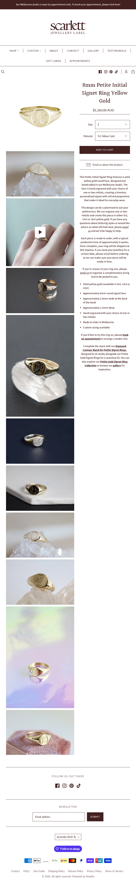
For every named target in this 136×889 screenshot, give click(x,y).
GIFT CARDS (53, 61)
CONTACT (73, 50)
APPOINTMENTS (80, 61)
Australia (66, 836)
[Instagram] (105, 71)
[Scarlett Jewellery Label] (68, 27)
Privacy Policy (94, 871)
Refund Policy (75, 871)
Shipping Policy (56, 871)
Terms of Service (114, 871)
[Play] (40, 232)
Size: (90, 124)
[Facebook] (100, 71)
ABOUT (54, 50)
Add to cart (104, 149)
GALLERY (93, 50)
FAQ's (26, 871)
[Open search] (3, 71)
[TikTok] (116, 71)
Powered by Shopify (83, 876)
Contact (15, 871)
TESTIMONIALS (116, 50)
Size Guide (39, 871)
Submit (95, 816)
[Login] (126, 72)
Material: (88, 136)
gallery (117, 365)
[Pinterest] (111, 71)
